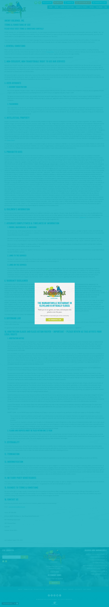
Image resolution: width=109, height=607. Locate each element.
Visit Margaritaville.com (54, 319)
